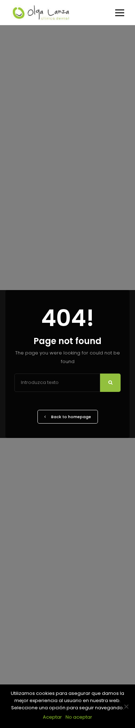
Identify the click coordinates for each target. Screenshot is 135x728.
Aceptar (52, 717)
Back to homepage (71, 417)
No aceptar (79, 717)
